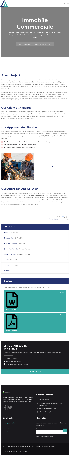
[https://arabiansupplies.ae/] (37, 409)
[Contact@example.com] (4, 361)
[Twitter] (14, 271)
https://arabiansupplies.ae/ (47, 409)
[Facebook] (11, 271)
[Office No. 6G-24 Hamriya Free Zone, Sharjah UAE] (37, 403)
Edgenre (52, 446)
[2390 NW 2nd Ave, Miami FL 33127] (4, 364)
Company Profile (9, 423)
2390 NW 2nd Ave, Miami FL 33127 (17, 364)
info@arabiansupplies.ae (46, 412)
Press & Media (8, 429)
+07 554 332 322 (11, 359)
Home (20, 44)
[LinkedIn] (20, 271)
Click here (50, 437)
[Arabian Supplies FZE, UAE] (35, 3)
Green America (54, 219)
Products (7, 426)
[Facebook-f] (5, 407)
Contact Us (7, 435)
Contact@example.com (13, 361)
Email (37, 428)
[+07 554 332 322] (4, 358)
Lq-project (28, 44)
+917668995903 (44, 400)
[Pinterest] (17, 271)
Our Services (8, 432)
